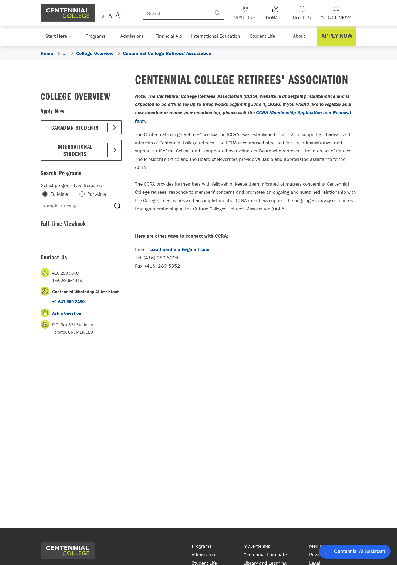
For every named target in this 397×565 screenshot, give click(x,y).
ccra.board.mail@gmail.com (179, 249)
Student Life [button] (262, 36)
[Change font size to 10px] (110, 15)
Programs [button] (96, 36)
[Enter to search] (228, 13)
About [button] (300, 36)
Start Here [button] (57, 36)
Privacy (316, 555)
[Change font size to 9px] (103, 15)
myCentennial (258, 546)
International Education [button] (217, 36)
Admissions (203, 555)
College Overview (75, 96)
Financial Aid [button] (171, 36)
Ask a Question (66, 313)
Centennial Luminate (265, 555)
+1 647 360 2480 (68, 301)
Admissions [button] (134, 36)
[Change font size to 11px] (116, 15)
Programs (201, 546)
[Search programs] (117, 205)
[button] (255, 13)
